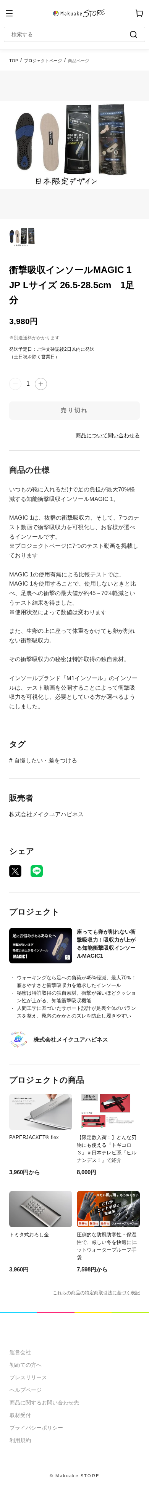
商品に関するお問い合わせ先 (44, 1402)
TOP (13, 60)
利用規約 (20, 1440)
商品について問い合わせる (108, 435)
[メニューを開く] (9, 13)
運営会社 (20, 1352)
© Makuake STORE (74, 1475)
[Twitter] (15, 871)
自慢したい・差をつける (45, 760)
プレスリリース (28, 1377)
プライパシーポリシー (36, 1428)
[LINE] (37, 871)
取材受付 (20, 1415)
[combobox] (70, 34)
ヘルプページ (26, 1390)
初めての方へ (26, 1365)
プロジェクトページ (43, 60)
